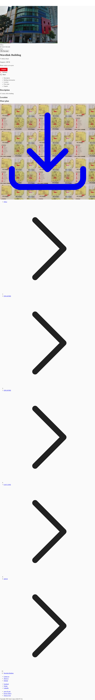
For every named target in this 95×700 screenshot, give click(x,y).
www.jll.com (7, 691)
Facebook (6, 684)
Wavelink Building (9, 673)
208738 (6, 579)
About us (6, 678)
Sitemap (6, 680)
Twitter (6, 686)
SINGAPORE (7, 296)
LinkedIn (6, 688)
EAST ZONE (7, 484)
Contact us (6, 676)
